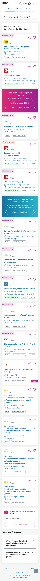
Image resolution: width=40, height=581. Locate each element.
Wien (23, 161)
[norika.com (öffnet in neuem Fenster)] (20, 577)
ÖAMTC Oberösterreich (15, 52)
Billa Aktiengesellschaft (15, 405)
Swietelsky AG (12, 375)
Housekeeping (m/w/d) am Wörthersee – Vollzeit (19, 316)
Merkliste (19, 9)
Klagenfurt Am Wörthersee (16, 377)
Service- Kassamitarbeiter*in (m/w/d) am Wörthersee (20, 232)
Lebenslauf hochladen (20, 212)
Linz (22, 81)
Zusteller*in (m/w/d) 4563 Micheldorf (18, 126)
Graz (26, 81)
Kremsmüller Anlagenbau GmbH (18, 78)
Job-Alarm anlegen (20, 524)
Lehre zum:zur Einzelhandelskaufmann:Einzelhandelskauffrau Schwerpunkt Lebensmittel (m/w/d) (19, 398)
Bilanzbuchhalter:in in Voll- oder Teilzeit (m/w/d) (19, 345)
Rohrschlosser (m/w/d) (12, 75)
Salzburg (32, 81)
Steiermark (22, 294)
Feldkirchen (11, 438)
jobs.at (17, 575)
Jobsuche (10, 9)
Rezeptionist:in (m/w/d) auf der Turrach (19, 289)
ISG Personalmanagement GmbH (18, 349)
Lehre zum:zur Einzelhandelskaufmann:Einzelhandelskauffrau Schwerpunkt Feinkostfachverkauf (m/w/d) (19, 459)
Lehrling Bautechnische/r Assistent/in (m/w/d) (18, 371)
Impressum (26, 569)
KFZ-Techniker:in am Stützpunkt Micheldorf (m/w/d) (16, 47)
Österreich (30, 294)
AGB (32, 569)
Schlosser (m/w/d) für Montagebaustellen (12, 154)
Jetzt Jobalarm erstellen (20, 108)
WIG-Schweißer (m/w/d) (13, 182)
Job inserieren (17, 569)
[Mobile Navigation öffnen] (37, 3)
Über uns (8, 569)
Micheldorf (11, 54)
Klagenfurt (11, 352)
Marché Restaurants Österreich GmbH (20, 236)
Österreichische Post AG (15, 129)
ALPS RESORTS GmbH (14, 291)
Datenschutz (20, 572)
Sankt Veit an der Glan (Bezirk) (17, 29)
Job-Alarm (29, 9)
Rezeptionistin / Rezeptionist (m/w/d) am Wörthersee (18, 261)
